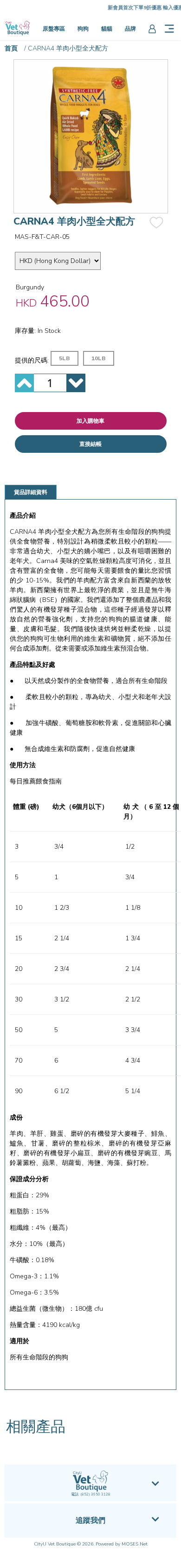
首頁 (11, 48)
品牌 (130, 28)
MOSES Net (135, 1544)
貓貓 (106, 28)
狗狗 (83, 28)
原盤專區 (54, 28)
